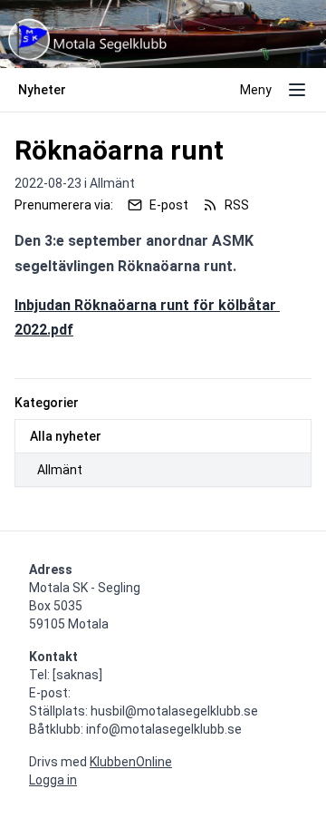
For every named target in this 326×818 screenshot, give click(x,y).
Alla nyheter (65, 436)
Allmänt (59, 470)
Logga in (53, 780)
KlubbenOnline (131, 762)
